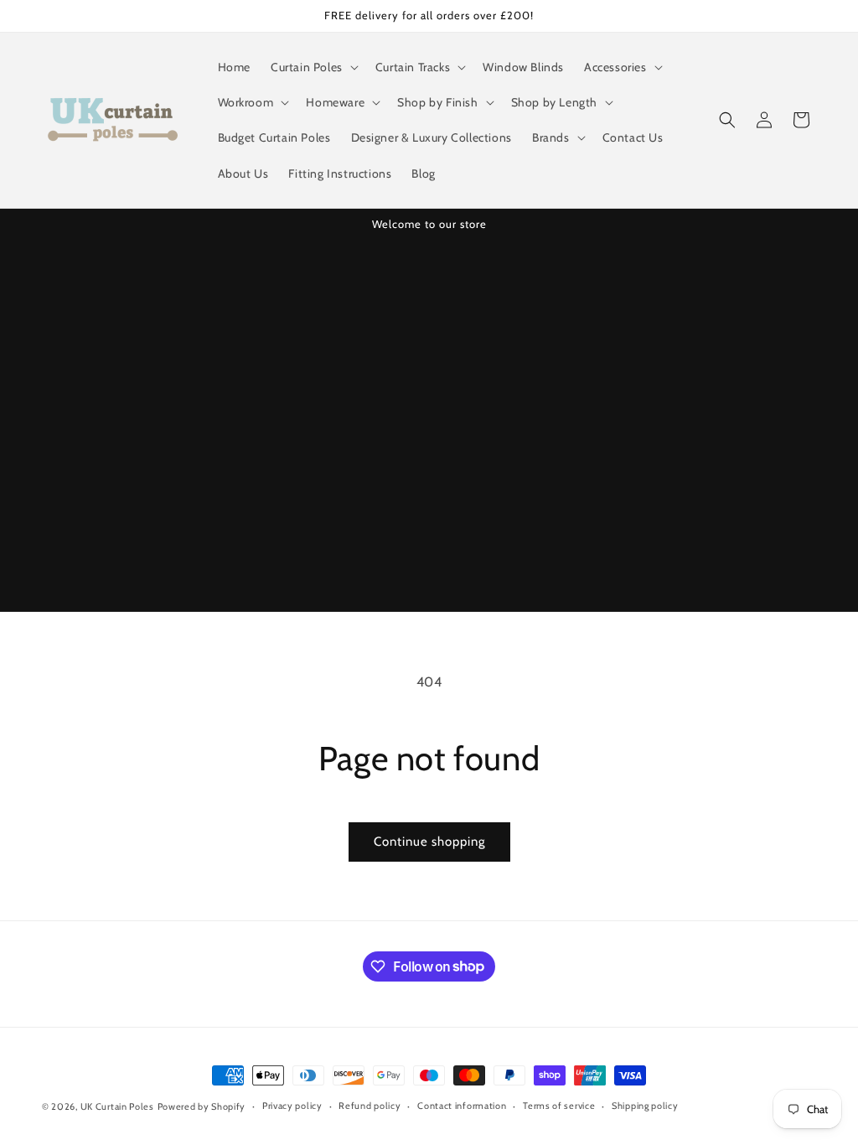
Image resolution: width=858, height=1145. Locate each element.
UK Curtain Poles (117, 1106)
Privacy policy (292, 1105)
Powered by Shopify (202, 1106)
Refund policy (370, 1105)
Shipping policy (645, 1105)
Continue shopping (429, 841)
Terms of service (559, 1105)
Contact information (461, 1105)
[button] (313, 67)
